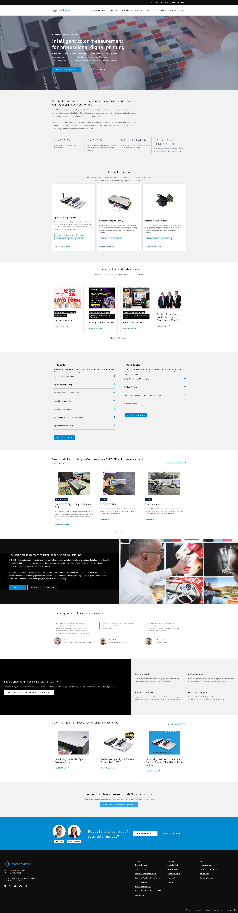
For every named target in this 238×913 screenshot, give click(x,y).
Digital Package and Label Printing (67, 392)
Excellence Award (174, 874)
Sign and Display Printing (63, 376)
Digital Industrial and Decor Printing (68, 417)
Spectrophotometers (97, 10)
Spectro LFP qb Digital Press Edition (147, 878)
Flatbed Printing (130, 387)
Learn (149, 10)
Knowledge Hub (205, 865)
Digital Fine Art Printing (63, 425)
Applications (126, 10)
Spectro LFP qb (140, 869)
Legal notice (218, 910)
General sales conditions (202, 910)
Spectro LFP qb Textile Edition (145, 874)
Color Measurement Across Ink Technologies (142, 395)
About (172, 10)
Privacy (188, 910)
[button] (152, 2)
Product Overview (141, 865)
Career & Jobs (172, 878)
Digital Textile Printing (62, 384)
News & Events (161, 10)
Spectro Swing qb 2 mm (143, 882)
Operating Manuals (206, 878)
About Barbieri (173, 865)
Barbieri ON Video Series (208, 869)
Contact (181, 10)
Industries (113, 10)
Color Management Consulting (136, 379)
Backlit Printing (130, 403)
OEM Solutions (140, 895)
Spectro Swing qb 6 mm (143, 886)
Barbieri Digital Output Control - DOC (148, 891)
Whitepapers (204, 874)
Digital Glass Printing (62, 409)
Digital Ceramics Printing (63, 401)
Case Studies (139, 10)
